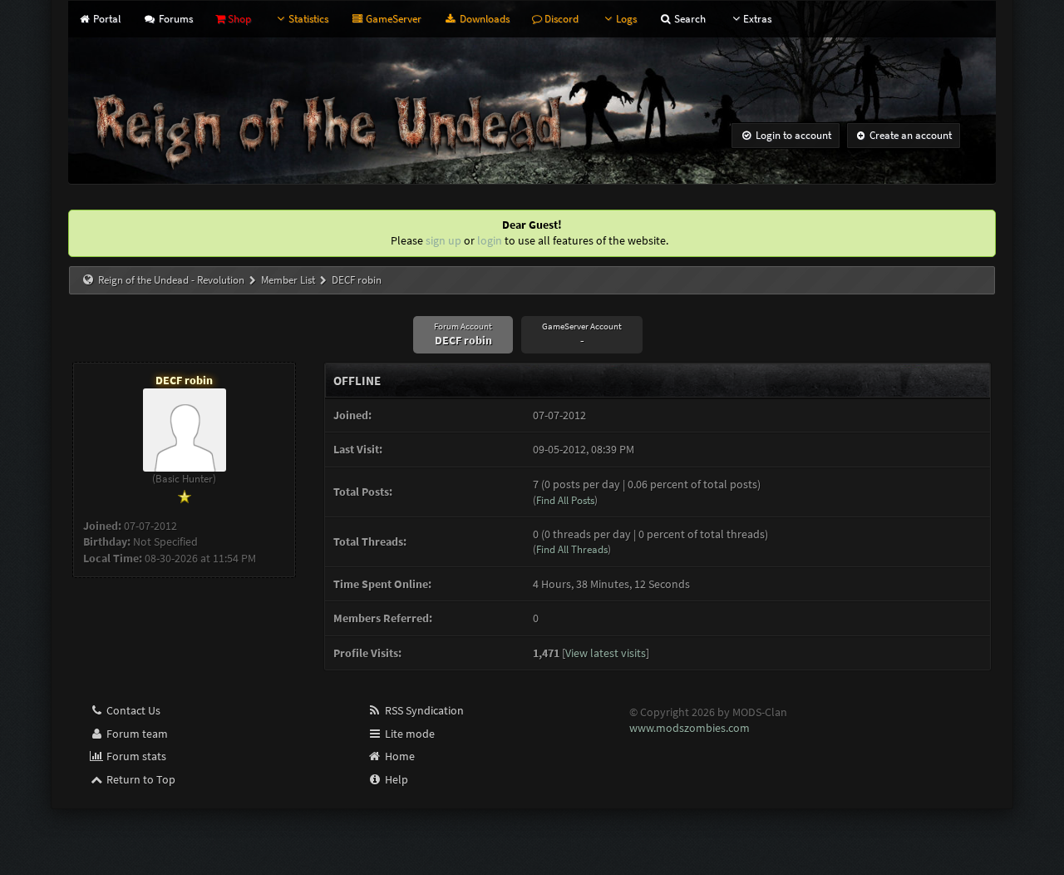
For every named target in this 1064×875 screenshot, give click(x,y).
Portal (106, 19)
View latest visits (605, 652)
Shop (238, 19)
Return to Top (139, 779)
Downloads (483, 19)
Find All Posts (565, 500)
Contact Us (132, 710)
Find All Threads (572, 549)
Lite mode (408, 733)
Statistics (308, 19)
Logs (626, 19)
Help (395, 779)
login (489, 240)
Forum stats (135, 756)
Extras (757, 19)
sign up (443, 240)
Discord (560, 19)
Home (398, 756)
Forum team (136, 733)
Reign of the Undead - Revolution (171, 280)
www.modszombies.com (689, 727)
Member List (288, 280)
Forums (174, 19)
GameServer (392, 19)
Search (689, 19)
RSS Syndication (423, 710)
